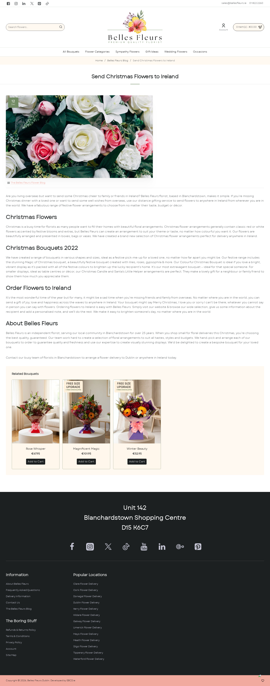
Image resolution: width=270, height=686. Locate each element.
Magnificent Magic (86, 448)
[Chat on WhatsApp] (263, 679)
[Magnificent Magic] (86, 411)
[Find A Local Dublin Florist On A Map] (202, 618)
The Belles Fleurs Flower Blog (28, 183)
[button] (35, 462)
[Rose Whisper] (35, 411)
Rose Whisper (36, 448)
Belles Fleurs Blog (117, 60)
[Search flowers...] (60, 27)
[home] (99, 60)
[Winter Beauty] (137, 411)
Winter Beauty (137, 448)
